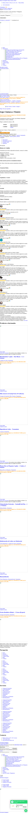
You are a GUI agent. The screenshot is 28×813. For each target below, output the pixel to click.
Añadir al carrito (5, 132)
